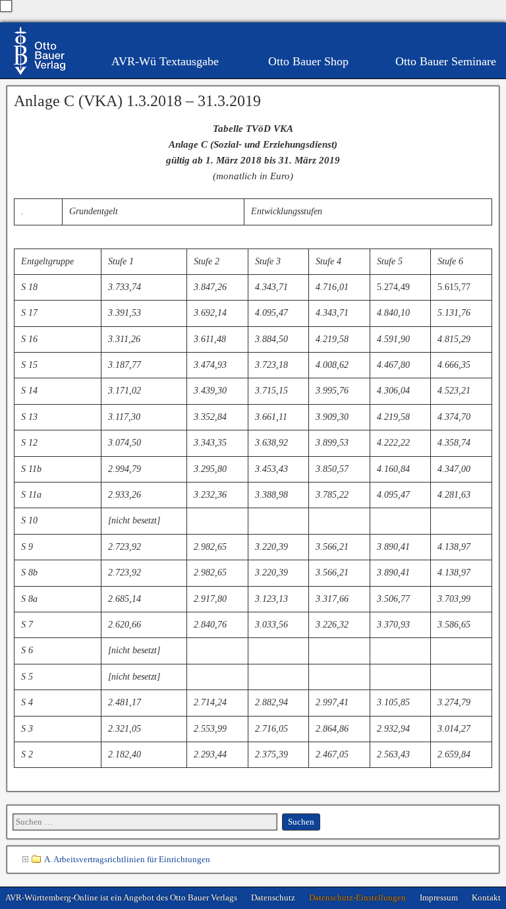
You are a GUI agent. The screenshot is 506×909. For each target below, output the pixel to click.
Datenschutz (273, 897)
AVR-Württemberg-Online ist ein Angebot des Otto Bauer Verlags (121, 897)
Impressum (439, 897)
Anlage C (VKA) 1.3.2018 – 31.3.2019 (137, 100)
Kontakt (486, 897)
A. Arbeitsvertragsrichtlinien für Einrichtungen (127, 859)
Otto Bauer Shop (308, 61)
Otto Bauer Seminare (445, 61)
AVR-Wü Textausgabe (165, 61)
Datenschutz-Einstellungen (357, 897)
